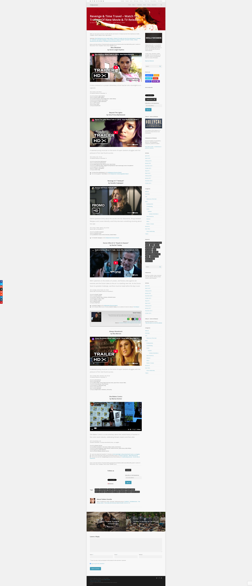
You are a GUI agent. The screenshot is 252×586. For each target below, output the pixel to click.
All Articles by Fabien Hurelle (116, 503)
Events (147, 209)
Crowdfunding (149, 206)
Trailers (146, 233)
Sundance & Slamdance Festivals (153, 254)
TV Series (128, 491)
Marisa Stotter (108, 491)
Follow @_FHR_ (127, 503)
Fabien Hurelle (95, 22)
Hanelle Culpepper (130, 489)
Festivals (150, 211)
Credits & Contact (93, 581)
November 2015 (148, 165)
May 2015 (147, 170)
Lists (146, 196)
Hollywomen (94, 5)
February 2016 (148, 160)
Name (91, 554)
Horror (154, 249)
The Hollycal (136, 306)
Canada (151, 245)
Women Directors (135, 491)
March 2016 (147, 158)
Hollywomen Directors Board (114, 172)
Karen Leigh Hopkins (99, 491)
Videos (123, 22)
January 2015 (148, 178)
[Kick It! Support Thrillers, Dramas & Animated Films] (106, 521)
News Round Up (150, 216)
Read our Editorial (149, 61)
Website (140, 554)
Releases (119, 22)
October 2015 (148, 168)
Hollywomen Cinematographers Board (119, 173)
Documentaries (103, 489)
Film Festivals (149, 249)
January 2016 (148, 163)
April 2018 (147, 155)
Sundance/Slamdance (153, 214)
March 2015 (147, 173)
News (114, 22)
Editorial (147, 191)
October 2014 (148, 183)
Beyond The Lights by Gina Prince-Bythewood (125, 38)
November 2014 (148, 180)
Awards (147, 245)
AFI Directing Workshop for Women (153, 242)
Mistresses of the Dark (151, 199)
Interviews (147, 194)
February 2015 (148, 175)
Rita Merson (122, 491)
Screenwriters (149, 252)
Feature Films (111, 489)
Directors (97, 489)
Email (116, 554)
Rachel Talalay (116, 491)
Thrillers (147, 256)
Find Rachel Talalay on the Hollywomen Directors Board (130, 322)
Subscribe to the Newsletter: (132, 475)
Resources (147, 226)
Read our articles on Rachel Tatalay (134, 321)
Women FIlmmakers (150, 258)
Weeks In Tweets (150, 224)
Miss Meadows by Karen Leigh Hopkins (104, 38)
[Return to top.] (140, 324)
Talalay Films (138, 320)
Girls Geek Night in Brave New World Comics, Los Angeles (126, 454)
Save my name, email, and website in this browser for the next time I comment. (108, 560)
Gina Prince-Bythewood (120, 489)
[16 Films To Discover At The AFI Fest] (146, 521)
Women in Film (149, 261)
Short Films (147, 228)
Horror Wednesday (150, 231)
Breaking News (149, 204)
